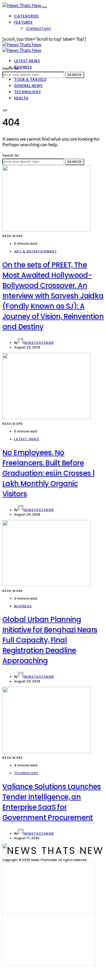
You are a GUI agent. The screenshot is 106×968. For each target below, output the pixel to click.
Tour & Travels (30, 79)
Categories (26, 16)
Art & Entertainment (35, 251)
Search (74, 75)
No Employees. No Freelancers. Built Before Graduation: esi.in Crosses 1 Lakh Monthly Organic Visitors (48, 473)
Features (23, 22)
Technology (27, 91)
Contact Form (38, 28)
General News (28, 85)
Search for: (10, 68)
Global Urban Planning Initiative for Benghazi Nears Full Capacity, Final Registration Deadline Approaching (49, 640)
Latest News (27, 60)
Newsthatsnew (39, 342)
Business (23, 67)
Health (21, 98)
